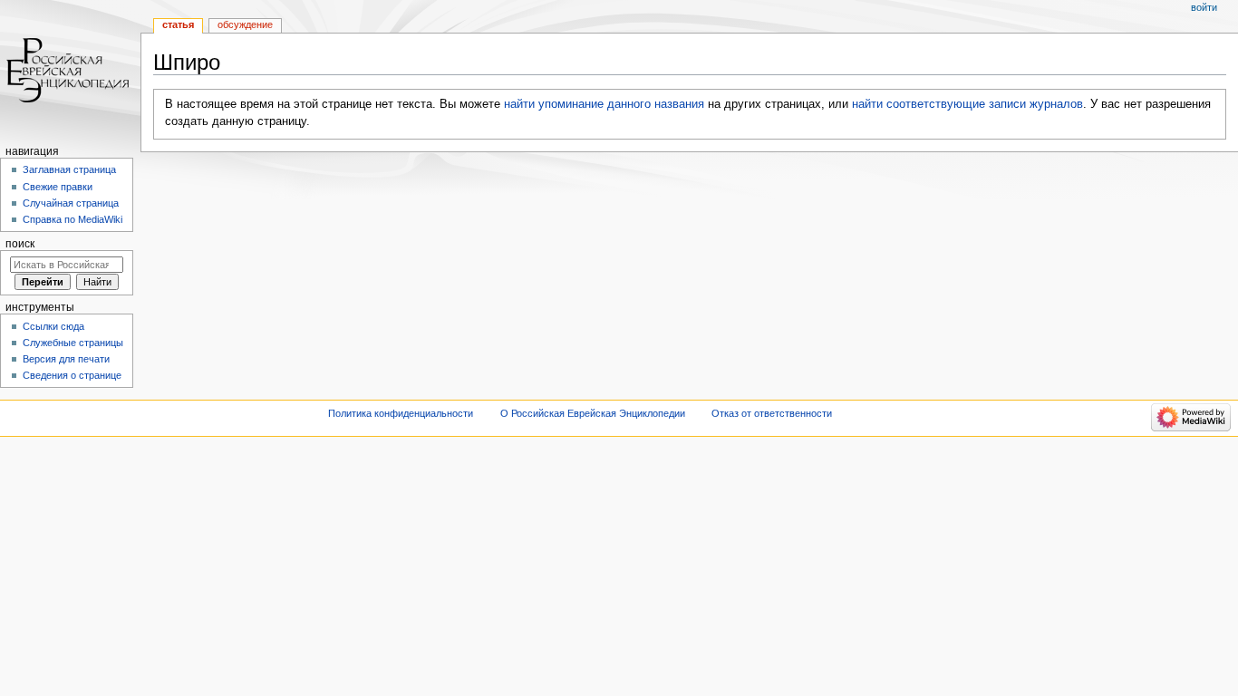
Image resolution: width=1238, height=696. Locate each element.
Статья (178, 24)
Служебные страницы (73, 342)
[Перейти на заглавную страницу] (70, 70)
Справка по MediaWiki (72, 219)
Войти (1204, 7)
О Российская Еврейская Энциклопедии (592, 413)
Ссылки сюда (53, 326)
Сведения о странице (72, 375)
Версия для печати (66, 358)
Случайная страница (71, 203)
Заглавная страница (69, 169)
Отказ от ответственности (771, 413)
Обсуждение (245, 24)
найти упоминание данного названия (604, 104)
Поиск (19, 243)
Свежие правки (57, 186)
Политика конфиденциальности (400, 413)
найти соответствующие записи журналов (967, 104)
